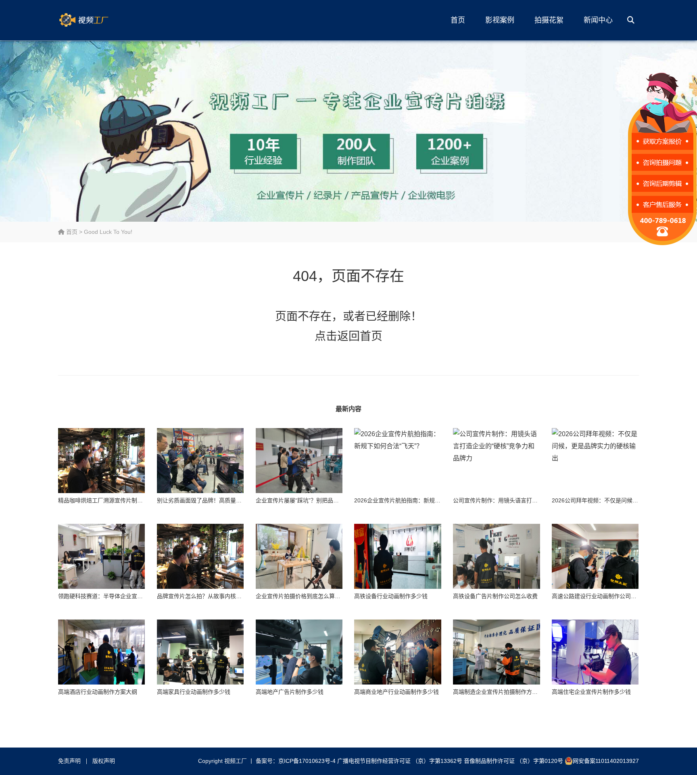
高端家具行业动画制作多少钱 (193, 692)
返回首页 (359, 336)
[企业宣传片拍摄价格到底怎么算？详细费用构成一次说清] (299, 556)
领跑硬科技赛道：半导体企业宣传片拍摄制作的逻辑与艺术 (131, 596)
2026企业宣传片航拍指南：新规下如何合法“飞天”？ (419, 500)
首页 (458, 20)
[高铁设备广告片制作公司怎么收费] (496, 556)
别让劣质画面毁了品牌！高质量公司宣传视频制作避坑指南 (230, 500)
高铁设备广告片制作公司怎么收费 (495, 596)
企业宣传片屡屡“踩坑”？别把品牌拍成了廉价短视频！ (323, 500)
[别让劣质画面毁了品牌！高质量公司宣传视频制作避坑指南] (200, 461)
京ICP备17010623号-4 (307, 761)
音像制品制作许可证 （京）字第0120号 (513, 761)
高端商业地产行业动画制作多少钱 (396, 692)
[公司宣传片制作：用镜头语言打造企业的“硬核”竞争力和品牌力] (496, 461)
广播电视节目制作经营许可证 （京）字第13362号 (399, 761)
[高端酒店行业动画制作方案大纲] (101, 652)
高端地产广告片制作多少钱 (289, 692)
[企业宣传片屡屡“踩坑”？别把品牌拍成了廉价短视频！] (299, 461)
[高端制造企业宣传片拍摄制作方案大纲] (496, 652)
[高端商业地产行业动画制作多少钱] (397, 652)
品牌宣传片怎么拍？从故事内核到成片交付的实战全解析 (227, 596)
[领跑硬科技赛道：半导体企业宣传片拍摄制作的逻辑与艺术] (101, 556)
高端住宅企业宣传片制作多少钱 (591, 692)
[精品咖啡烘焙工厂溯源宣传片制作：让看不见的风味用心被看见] (101, 461)
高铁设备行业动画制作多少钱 (391, 596)
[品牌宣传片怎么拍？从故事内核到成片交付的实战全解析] (200, 556)
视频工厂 (96, 20)
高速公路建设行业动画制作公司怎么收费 (602, 596)
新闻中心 (598, 20)
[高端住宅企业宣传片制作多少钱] (595, 652)
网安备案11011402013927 (606, 761)
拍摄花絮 (548, 20)
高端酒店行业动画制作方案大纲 (97, 692)
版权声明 (103, 761)
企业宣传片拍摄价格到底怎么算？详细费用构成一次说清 (326, 596)
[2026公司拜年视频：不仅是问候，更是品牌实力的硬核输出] (595, 461)
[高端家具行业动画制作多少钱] (200, 652)
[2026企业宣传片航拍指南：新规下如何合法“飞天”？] (397, 461)
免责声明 (69, 761)
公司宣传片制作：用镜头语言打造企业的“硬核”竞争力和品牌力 (531, 500)
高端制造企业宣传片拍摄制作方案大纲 (501, 692)
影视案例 (499, 20)
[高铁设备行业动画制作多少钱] (397, 556)
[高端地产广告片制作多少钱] (299, 652)
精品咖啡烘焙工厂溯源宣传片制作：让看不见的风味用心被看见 (137, 500)
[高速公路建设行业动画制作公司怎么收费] (595, 556)
